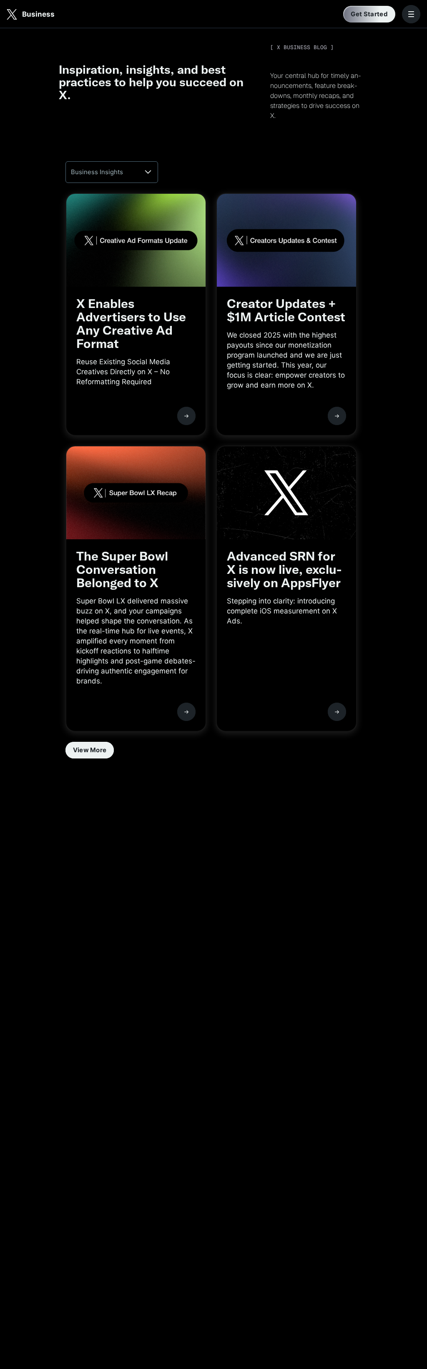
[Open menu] (411, 14)
